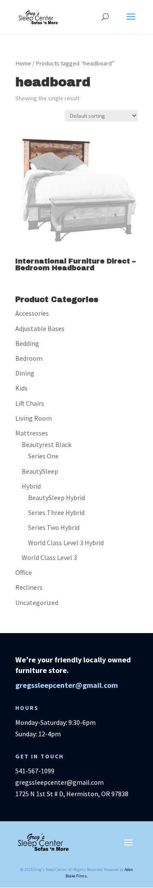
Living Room (33, 418)
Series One (43, 456)
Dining (24, 373)
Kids (21, 388)
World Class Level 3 (49, 557)
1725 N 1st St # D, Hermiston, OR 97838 (71, 793)
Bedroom (28, 358)
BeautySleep (40, 471)
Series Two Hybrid (53, 527)
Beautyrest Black (46, 444)
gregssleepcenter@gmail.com (66, 685)
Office (23, 572)
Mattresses (31, 433)
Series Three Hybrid (56, 512)
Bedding (27, 343)
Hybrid (31, 486)
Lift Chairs (29, 403)
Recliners (28, 587)
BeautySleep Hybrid (56, 497)
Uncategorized (36, 602)
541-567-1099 (34, 770)
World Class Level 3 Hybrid (66, 542)
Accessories (32, 313)
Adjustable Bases (40, 328)
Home (23, 63)
